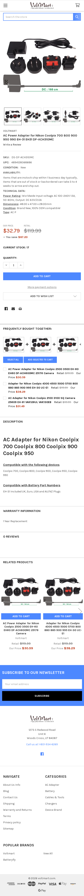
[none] (42, 64)
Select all (13, 359)
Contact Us (10, 797)
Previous (4, 612)
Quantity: (10, 257)
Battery (50, 791)
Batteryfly (9, 859)
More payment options (42, 287)
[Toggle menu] (5, 5)
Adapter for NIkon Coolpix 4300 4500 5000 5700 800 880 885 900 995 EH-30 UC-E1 (63, 628)
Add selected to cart (40, 359)
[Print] (20, 309)
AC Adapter (52, 784)
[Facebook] (6, 309)
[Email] (13, 309)
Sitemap (8, 828)
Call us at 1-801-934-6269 (42, 744)
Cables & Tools (54, 797)
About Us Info (11, 784)
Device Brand (53, 810)
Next (80, 612)
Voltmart (9, 853)
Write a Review (12, 144)
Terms (7, 816)
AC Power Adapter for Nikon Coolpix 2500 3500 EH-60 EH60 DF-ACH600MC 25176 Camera (21, 628)
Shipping (8, 803)
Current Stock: (16, 247)
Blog (6, 791)
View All (48, 853)
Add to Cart (21, 616)
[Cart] (78, 5)
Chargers (51, 803)
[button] (42, 296)
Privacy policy (12, 822)
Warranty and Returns (17, 810)
